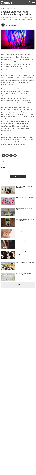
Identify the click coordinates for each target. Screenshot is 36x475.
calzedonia (22, 159)
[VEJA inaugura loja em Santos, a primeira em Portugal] (8, 280)
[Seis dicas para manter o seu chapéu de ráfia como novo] (8, 226)
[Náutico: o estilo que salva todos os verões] (8, 215)
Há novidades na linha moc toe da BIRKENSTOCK (24, 187)
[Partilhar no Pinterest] (11, 156)
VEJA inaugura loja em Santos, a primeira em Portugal (23, 274)
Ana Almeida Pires (11, 25)
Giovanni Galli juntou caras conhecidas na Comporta (25, 263)
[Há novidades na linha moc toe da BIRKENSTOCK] (8, 193)
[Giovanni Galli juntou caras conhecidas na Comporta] (8, 270)
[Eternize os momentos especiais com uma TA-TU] (8, 237)
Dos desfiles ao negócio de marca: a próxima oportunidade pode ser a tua (24, 198)
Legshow (30, 159)
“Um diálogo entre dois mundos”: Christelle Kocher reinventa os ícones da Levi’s (25, 253)
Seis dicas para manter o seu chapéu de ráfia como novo (25, 220)
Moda (2, 8)
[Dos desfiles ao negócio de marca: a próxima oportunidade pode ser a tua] (8, 204)
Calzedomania (13, 159)
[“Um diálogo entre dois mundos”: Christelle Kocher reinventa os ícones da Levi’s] (8, 259)
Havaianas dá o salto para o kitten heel (25, 241)
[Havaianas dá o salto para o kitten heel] (8, 248)
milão (3, 161)
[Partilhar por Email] (15, 156)
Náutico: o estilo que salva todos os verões (24, 209)
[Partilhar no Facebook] (3, 156)
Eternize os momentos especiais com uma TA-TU (25, 230)
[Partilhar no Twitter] (7, 156)
